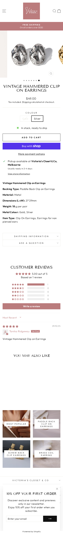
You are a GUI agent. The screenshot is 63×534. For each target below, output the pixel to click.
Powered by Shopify (31, 531)
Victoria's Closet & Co (30, 480)
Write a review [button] (31, 306)
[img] (10, 326)
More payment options (31, 153)
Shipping (26, 102)
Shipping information (31, 236)
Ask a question (31, 243)
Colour (31, 112)
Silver (37, 118)
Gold (25, 118)
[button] (18, 284)
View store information (19, 174)
